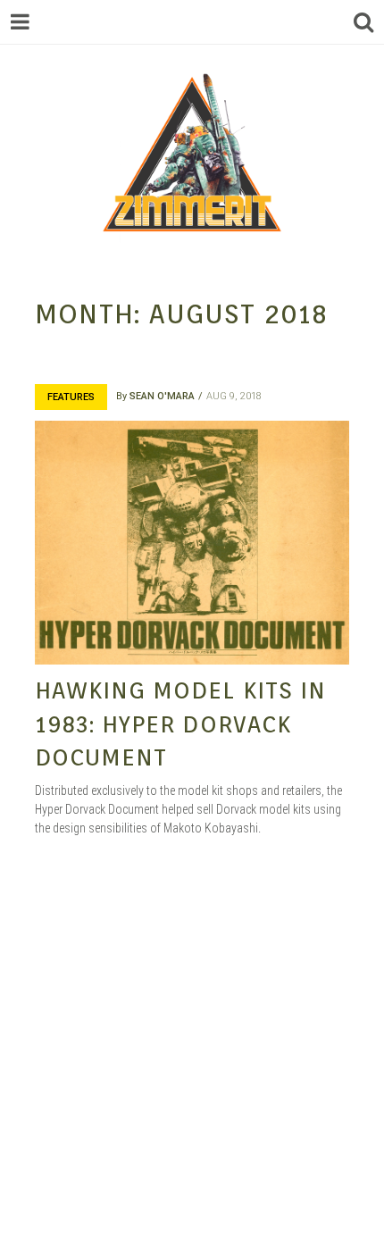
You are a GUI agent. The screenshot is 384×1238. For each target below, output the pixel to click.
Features (71, 397)
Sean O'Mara (162, 396)
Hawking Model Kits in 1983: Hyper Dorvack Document (180, 723)
